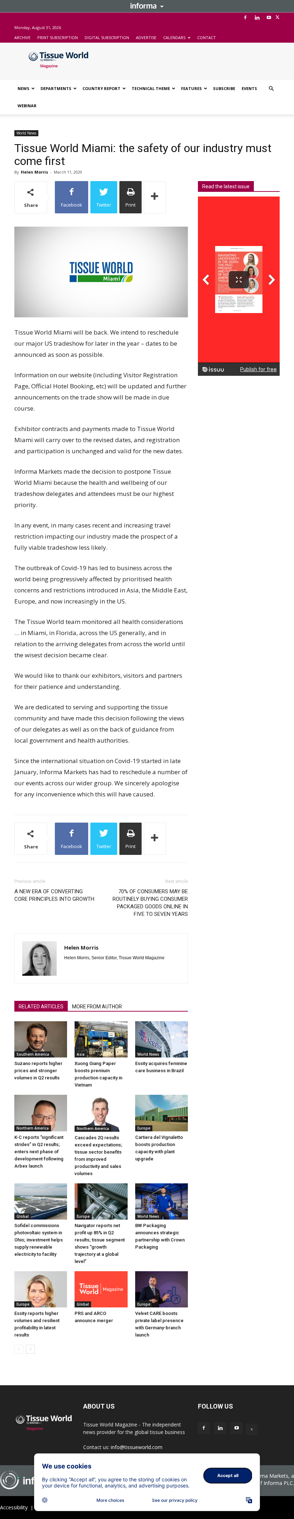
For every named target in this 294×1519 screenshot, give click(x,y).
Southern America (32, 1054)
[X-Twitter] (277, 18)
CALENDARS (174, 37)
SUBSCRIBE (224, 88)
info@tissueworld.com (136, 1447)
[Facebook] (245, 18)
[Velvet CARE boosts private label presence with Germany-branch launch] (161, 1289)
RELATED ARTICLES (41, 1006)
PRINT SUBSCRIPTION (57, 37)
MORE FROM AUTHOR (97, 1006)
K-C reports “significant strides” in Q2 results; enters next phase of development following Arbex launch (38, 1152)
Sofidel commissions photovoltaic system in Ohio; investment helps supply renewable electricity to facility (38, 1240)
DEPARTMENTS (56, 88)
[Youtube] (269, 18)
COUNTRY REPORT (101, 88)
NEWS (23, 88)
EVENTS (249, 88)
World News (26, 133)
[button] (271, 88)
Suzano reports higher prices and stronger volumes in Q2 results (38, 1070)
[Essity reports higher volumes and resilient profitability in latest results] (40, 1289)
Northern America (32, 1128)
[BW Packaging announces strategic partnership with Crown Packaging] (161, 1201)
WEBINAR (27, 105)
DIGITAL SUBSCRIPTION (107, 37)
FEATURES (191, 88)
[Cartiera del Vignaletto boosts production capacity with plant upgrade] (161, 1113)
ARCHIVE (22, 37)
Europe (143, 1128)
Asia (81, 1054)
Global (22, 1216)
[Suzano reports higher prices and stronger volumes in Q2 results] (40, 1039)
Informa (147, 6)
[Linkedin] (257, 18)
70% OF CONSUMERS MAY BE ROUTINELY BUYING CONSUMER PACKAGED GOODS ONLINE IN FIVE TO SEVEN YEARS (150, 902)
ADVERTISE (146, 37)
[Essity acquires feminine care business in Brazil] (161, 1039)
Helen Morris (34, 172)
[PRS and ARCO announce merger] (101, 1289)
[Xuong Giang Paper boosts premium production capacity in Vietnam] (101, 1039)
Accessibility (14, 1507)
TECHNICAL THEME (151, 88)
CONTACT (206, 37)
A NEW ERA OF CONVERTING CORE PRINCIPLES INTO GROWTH (54, 895)
